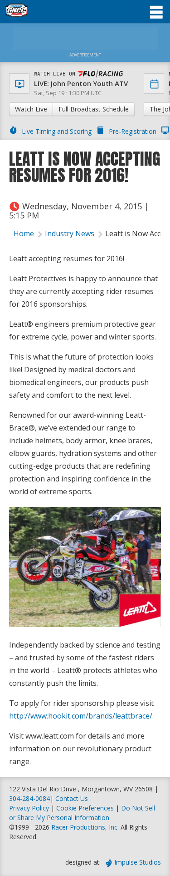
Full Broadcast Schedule (93, 109)
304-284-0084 (29, 798)
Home (24, 233)
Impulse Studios (137, 862)
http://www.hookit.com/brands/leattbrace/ (80, 716)
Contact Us (71, 798)
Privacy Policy (29, 808)
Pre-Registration (132, 131)
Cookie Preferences (86, 808)
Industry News (69, 233)
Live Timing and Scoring (57, 131)
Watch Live (31, 109)
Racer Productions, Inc (84, 827)
